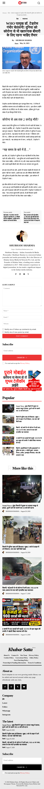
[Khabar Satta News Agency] (22, 3)
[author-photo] (3, 511)
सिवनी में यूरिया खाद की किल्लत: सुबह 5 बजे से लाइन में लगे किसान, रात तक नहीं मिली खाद (27, 419)
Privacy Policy (24, 363)
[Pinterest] (25, 79)
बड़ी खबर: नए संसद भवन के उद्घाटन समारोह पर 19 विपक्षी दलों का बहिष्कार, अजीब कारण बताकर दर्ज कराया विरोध (12, 217)
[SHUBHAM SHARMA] (22, 236)
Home (5, 13)
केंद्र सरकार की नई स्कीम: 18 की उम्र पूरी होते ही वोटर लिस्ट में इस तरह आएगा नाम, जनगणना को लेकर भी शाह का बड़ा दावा (32, 218)
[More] (36, 79)
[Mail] (24, 273)
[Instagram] (20, 273)
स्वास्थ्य (25, 19)
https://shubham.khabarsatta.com (22, 249)
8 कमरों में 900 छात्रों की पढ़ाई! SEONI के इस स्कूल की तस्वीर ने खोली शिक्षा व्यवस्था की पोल (29, 440)
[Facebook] (14, 79)
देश (9, 13)
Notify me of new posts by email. (17, 332)
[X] (20, 79)
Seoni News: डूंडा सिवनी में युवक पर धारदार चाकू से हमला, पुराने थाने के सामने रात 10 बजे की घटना (28, 408)
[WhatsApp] (31, 79)
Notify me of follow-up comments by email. (20, 329)
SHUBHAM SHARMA (24, 40)
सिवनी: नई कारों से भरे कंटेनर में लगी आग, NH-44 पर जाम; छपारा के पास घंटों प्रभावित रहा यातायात (28, 430)
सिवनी (3, 730)
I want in (20, 357)
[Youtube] (24, 686)
